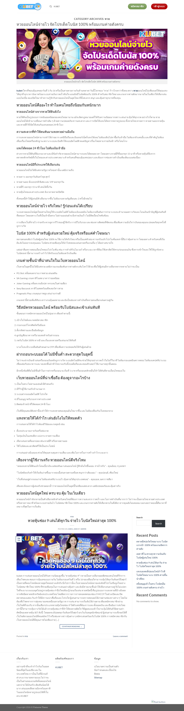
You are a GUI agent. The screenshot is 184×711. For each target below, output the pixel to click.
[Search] (51, 6)
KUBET (57, 6)
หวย (72, 516)
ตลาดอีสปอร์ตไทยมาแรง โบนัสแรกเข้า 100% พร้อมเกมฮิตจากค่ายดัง (151, 545)
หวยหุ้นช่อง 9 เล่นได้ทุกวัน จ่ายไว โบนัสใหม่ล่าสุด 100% (72, 520)
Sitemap (98, 677)
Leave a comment (120, 636)
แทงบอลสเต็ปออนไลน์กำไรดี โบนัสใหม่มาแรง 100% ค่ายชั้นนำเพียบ (151, 575)
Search (139, 517)
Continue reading (72, 626)
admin (83, 529)
